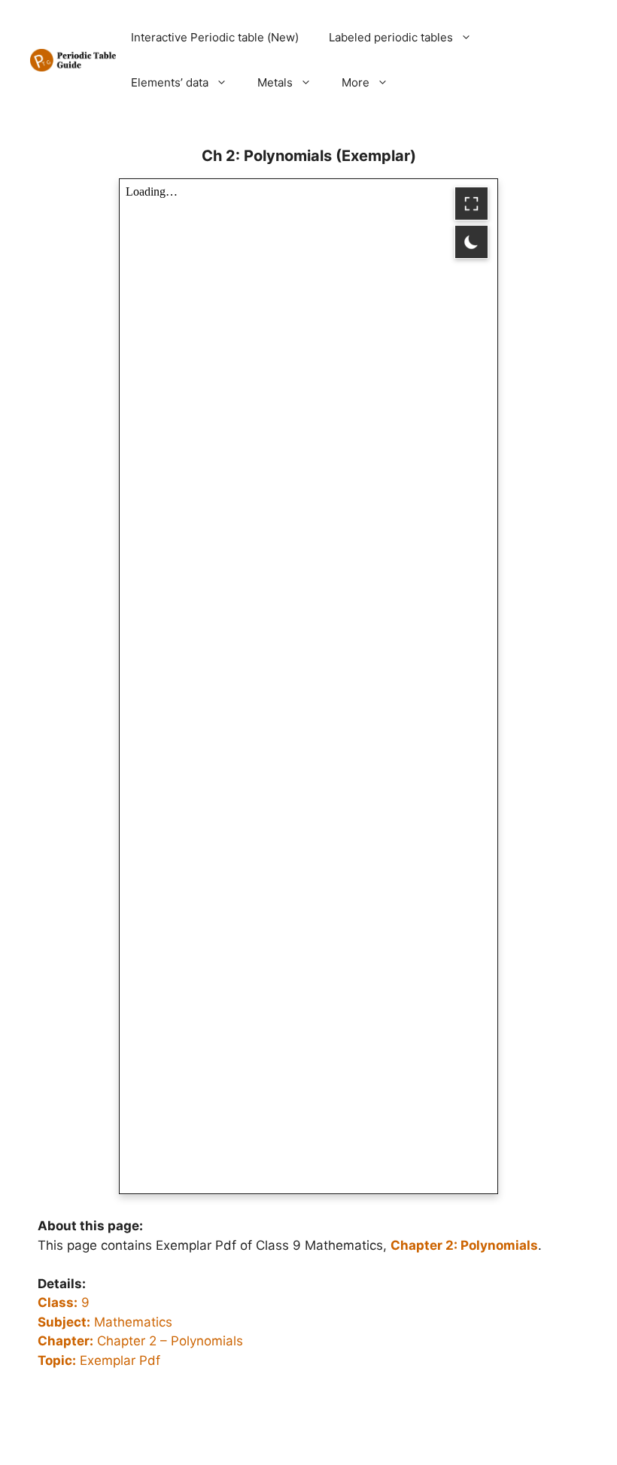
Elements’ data (169, 82)
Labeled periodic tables (391, 37)
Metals (275, 82)
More (355, 82)
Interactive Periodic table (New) (215, 37)
